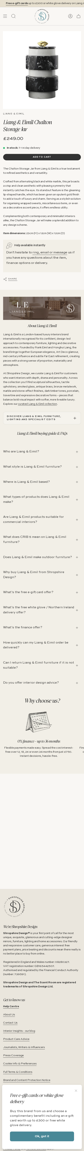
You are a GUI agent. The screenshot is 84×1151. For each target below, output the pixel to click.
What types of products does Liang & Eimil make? (36, 499)
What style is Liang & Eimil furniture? (32, 466)
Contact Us (10, 1022)
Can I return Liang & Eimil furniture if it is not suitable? (38, 665)
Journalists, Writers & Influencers (24, 1047)
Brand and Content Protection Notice (26, 1080)
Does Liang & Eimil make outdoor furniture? (37, 557)
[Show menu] (5, 16)
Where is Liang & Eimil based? (26, 482)
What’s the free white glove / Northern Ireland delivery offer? (38, 610)
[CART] (78, 16)
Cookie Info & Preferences (20, 1063)
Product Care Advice (16, 1039)
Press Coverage (13, 1055)
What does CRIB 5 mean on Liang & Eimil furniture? (34, 540)
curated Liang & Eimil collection (37, 404)
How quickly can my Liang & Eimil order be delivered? (35, 645)
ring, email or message (49, 252)
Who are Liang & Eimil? (21, 451)
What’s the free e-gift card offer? (28, 592)
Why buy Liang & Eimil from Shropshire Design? (33, 575)
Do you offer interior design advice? (31, 682)
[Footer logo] (14, 907)
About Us (9, 1014)
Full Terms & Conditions (17, 1072)
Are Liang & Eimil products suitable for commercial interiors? (33, 519)
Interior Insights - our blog (19, 1031)
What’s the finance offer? (22, 627)
